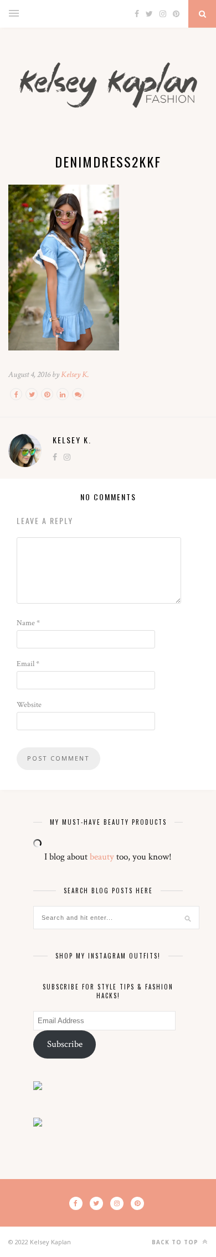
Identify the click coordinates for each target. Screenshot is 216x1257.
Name (28, 623)
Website (29, 705)
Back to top (176, 1242)
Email (28, 664)
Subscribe (65, 1044)
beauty (102, 857)
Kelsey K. (75, 374)
